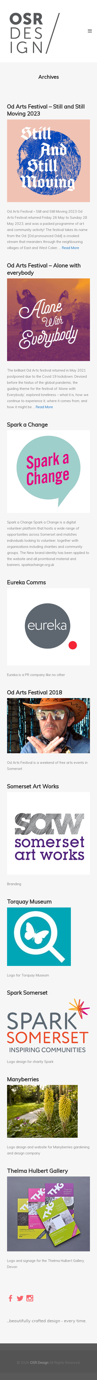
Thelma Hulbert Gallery (37, 1170)
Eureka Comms (26, 582)
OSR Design (39, 1363)
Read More (70, 248)
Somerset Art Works (33, 786)
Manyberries (23, 1079)
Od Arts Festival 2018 (34, 692)
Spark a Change (27, 424)
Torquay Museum (29, 901)
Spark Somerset (27, 992)
